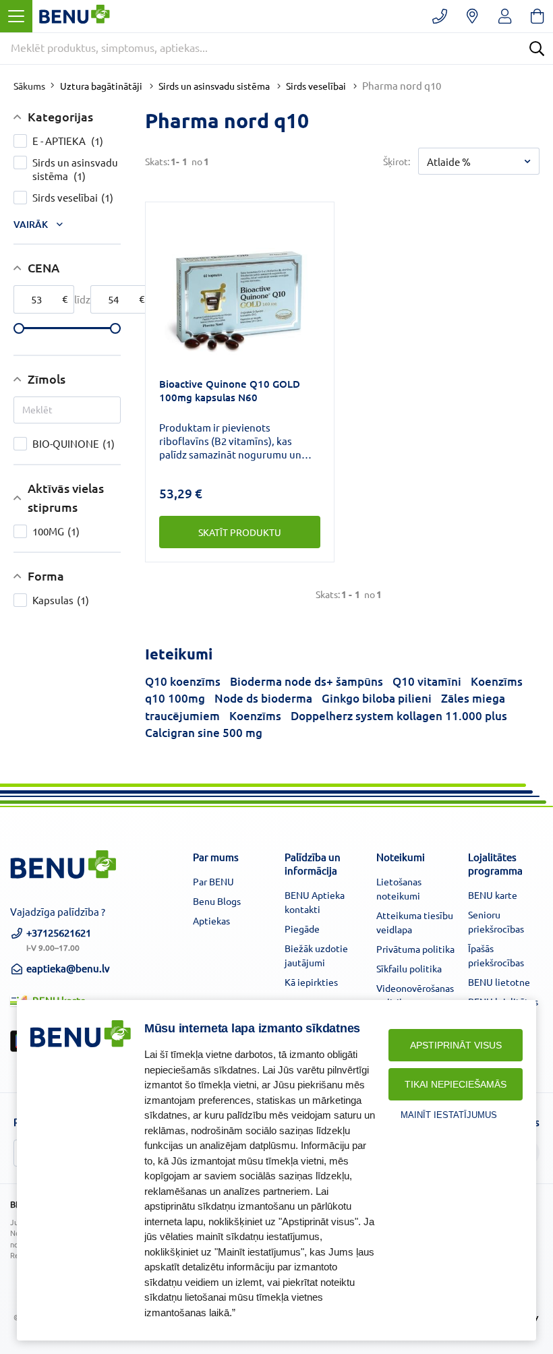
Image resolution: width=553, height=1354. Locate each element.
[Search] (537, 48)
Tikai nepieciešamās (455, 1084)
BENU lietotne (499, 982)
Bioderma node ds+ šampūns (306, 681)
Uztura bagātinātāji (101, 86)
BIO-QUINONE (73, 443)
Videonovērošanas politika (415, 995)
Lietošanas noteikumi (398, 888)
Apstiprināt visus (456, 1045)
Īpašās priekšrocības (496, 955)
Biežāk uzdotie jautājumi (316, 955)
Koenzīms (255, 716)
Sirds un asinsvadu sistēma (214, 86)
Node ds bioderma (263, 698)
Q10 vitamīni (426, 681)
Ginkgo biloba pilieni (377, 698)
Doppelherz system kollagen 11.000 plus (399, 716)
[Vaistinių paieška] (472, 16)
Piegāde (302, 928)
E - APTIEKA (67, 140)
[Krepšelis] (537, 16)
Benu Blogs (217, 901)
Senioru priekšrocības (496, 921)
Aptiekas (211, 920)
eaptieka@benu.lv (68, 968)
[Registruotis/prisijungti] (504, 16)
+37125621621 (58, 938)
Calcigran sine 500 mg (203, 732)
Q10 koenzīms (183, 681)
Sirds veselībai (316, 86)
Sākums (29, 85)
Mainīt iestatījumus (449, 1115)
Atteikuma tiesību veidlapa (414, 922)
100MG (56, 531)
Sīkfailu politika (409, 968)
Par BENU (213, 881)
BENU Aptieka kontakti (315, 902)
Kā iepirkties (311, 982)
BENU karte (492, 895)
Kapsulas (60, 599)
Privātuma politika (415, 949)
